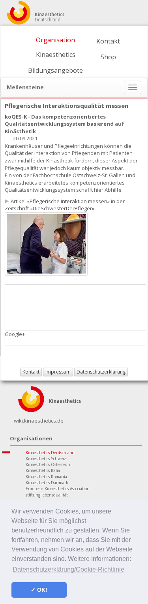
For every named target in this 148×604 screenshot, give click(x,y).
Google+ (15, 334)
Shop (108, 57)
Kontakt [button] (30, 371)
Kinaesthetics (55, 54)
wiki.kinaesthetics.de (39, 420)
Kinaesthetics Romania (46, 476)
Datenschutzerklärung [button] (101, 371)
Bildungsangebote (55, 70)
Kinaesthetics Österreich (48, 464)
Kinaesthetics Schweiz (46, 458)
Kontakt (108, 41)
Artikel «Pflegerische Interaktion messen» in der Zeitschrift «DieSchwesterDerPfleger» (65, 205)
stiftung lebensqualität (47, 495)
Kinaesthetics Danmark (47, 482)
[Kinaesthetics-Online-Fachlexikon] (49, 398)
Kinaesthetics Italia (43, 470)
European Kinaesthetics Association (58, 488)
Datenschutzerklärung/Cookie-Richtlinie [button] (68, 569)
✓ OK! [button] (39, 590)
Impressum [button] (58, 371)
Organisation (55, 40)
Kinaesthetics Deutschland (50, 452)
